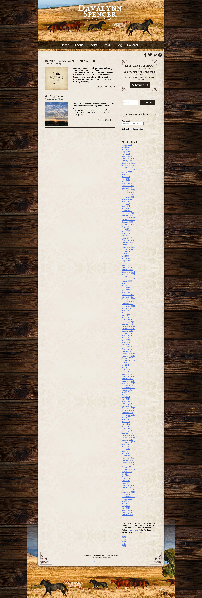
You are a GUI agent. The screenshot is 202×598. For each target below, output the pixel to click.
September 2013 (128, 496)
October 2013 (127, 494)
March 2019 (127, 347)
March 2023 (127, 238)
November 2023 (128, 219)
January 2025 (127, 188)
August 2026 (127, 145)
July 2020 (125, 310)
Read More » (106, 86)
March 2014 (127, 483)
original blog (133, 530)
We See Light (55, 96)
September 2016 (128, 415)
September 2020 (128, 306)
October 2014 (127, 467)
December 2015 (128, 435)
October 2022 (127, 249)
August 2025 (127, 172)
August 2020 (127, 308)
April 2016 (126, 426)
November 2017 (128, 383)
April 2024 (126, 208)
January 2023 (127, 242)
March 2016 (127, 428)
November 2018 (128, 356)
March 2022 (127, 265)
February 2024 (128, 213)
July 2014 (125, 474)
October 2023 (127, 222)
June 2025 (126, 176)
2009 (124, 546)
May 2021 (126, 288)
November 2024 (128, 192)
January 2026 (127, 161)
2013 (124, 537)
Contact (132, 45)
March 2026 (127, 156)
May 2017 (126, 396)
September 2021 (128, 279)
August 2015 (127, 444)
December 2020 (128, 299)
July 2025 (125, 174)
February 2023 (128, 240)
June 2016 (126, 421)
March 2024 (127, 210)
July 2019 (125, 338)
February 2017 (128, 403)
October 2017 (127, 385)
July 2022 (125, 256)
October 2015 (127, 440)
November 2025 (128, 165)
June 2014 (126, 476)
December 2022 (128, 245)
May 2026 (126, 151)
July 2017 (125, 392)
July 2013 (125, 501)
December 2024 (128, 190)
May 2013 (126, 505)
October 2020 (127, 303)
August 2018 (127, 363)
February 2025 (128, 185)
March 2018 (127, 374)
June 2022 (126, 258)
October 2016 (127, 412)
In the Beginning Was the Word (70, 60)
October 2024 (127, 195)
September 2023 (128, 224)
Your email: (126, 121)
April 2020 (126, 317)
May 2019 (126, 342)
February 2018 (128, 376)
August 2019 (127, 335)
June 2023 (126, 231)
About (78, 45)
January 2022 (127, 269)
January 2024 (127, 215)
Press (106, 45)
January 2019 (127, 351)
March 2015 (127, 456)
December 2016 (128, 408)
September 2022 (128, 251)
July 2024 (125, 201)
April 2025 (126, 181)
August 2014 (127, 471)
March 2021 (127, 292)
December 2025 (128, 163)
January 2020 (127, 324)
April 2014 (126, 480)
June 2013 (126, 503)
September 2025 (128, 170)
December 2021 (128, 272)
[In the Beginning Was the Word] (56, 89)
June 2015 (126, 449)
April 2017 (126, 399)
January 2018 (127, 378)
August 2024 (127, 199)
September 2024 (128, 197)
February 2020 (128, 322)
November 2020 (128, 301)
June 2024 (126, 204)
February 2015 (128, 458)
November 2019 (128, 328)
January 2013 (127, 515)
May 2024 (126, 206)
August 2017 (127, 390)
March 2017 (127, 401)
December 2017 (128, 381)
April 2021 (126, 290)
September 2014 (128, 469)
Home (65, 45)
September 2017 (128, 387)
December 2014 (128, 462)
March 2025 (127, 183)
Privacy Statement (101, 562)
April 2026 (126, 154)
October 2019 (127, 331)
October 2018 (127, 358)
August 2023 (127, 226)
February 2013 (128, 512)
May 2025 (126, 179)
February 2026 (128, 158)
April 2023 (126, 235)
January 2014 (127, 487)
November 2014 (128, 465)
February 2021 (128, 294)
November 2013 (128, 492)
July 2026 (125, 147)
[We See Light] (56, 125)
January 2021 (127, 297)
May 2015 (126, 451)
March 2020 (127, 319)
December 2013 (128, 490)
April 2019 (126, 344)
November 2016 (128, 410)
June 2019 (126, 340)
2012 (124, 539)
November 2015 (128, 437)
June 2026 (126, 149)
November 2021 (128, 274)
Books (92, 45)
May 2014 (126, 478)
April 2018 (126, 372)
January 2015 (127, 460)
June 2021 (126, 285)
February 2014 (128, 485)
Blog (118, 45)
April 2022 (126, 263)
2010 (124, 544)
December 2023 (128, 217)
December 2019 (128, 326)
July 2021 (125, 283)
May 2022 (126, 260)
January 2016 (127, 433)
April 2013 (126, 508)
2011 (124, 541)
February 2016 (128, 431)
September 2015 (128, 442)
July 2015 (125, 447)
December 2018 (128, 353)
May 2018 (126, 369)
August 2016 (127, 417)
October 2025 (127, 167)
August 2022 (127, 254)
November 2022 (128, 247)
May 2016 (126, 424)
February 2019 (128, 349)
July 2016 (125, 419)
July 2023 (125, 229)
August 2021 (127, 281)
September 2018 (128, 360)
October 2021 (127, 276)
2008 (124, 548)
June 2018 (126, 367)
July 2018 (125, 365)
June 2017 (126, 394)
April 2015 (126, 453)
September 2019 (128, 333)
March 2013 (127, 510)
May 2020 (126, 315)
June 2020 (126, 313)
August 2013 (127, 499)
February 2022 (128, 267)
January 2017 (127, 406)
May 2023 (126, 233)
